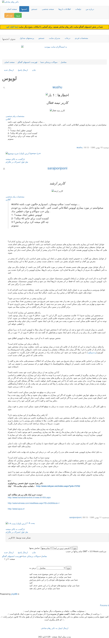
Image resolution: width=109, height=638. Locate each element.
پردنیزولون (92, 352)
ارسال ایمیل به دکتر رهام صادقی (54, 628)
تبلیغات (78, 9)
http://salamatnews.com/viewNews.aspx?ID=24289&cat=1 (34, 503)
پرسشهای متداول (27, 38)
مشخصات (20, 116)
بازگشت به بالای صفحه (15, 159)
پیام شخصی (11, 116)
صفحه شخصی (48, 9)
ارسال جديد (9, 69)
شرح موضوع (35, 153)
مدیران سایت (54, 38)
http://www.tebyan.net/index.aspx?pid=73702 (58, 486)
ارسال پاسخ (23, 69)
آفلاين (8, 118)
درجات (67, 38)
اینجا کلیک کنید (12, 27)
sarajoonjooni (57, 167)
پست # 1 (31, 523)
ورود (18, 15)
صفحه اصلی (12, 9)
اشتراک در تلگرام (13, 161)
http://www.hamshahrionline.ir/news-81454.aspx (29, 497)
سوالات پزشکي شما (48, 62)
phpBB (14, 593)
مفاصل (64, 62)
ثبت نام (9, 15)
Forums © (104, 605)
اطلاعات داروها (64, 9)
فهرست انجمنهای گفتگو (27, 62)
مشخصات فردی (81, 38)
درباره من (90, 9)
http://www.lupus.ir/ (16, 508)
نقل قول (24, 161)
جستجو (34, 9)
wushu (57, 86)
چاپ (34, 69)
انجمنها (24, 9)
